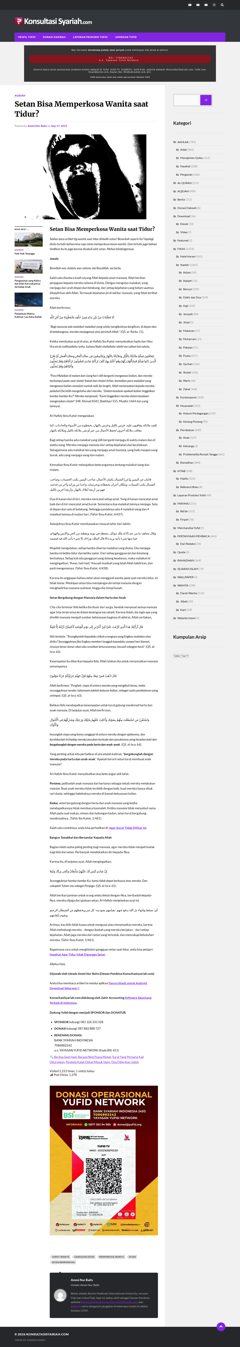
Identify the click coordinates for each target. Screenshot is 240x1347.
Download (183, 216)
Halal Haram (187, 256)
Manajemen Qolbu (191, 157)
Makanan (188, 330)
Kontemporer (188, 397)
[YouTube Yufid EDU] (198, 5)
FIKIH (181, 248)
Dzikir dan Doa (192, 297)
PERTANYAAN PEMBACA (193, 536)
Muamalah (186, 405)
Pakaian (188, 347)
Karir (183, 609)
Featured (182, 240)
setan (132, 1257)
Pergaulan (186, 174)
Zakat (186, 389)
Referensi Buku (189, 487)
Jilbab (183, 601)
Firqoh (184, 519)
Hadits (184, 478)
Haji (185, 305)
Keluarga (188, 446)
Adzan (187, 272)
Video (183, 232)
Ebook (184, 223)
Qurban (188, 364)
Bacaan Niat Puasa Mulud (94, 1057)
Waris (186, 380)
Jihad (186, 322)
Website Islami (186, 618)
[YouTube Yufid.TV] (190, 5)
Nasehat (185, 166)
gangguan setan (84, 1257)
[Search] (222, 5)
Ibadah (184, 264)
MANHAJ (183, 503)
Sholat (187, 372)
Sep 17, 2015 (59, 125)
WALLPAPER (185, 577)
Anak (186, 437)
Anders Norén (36, 1340)
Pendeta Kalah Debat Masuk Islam (88, 1062)
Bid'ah (184, 511)
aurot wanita (60, 1257)
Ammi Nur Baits (37, 125)
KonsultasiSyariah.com (124, 1302)
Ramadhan (186, 462)
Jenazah (188, 314)
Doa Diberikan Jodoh (125, 1062)
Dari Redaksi (188, 543)
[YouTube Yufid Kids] (206, 5)
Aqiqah (187, 280)
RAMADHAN (185, 560)
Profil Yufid (27, 37)
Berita (181, 199)
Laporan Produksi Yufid (90, 37)
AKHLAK (183, 142)
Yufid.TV (76, 1306)
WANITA (182, 585)
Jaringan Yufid (126, 37)
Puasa (186, 355)
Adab (183, 149)
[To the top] (221, 1326)
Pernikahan (187, 430)
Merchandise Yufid (188, 527)
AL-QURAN (184, 183)
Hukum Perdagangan (196, 413)
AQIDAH (20, 95)
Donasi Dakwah (54, 37)
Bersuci (187, 289)
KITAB (181, 471)
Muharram (189, 339)
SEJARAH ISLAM (187, 568)
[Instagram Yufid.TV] (214, 5)
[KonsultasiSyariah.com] (120, 21)
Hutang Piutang (192, 421)
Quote (181, 552)
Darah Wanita (188, 593)
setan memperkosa (63, 1262)
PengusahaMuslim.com (95, 1302)
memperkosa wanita (111, 1257)
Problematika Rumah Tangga (200, 454)
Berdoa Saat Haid (65, 1057)
